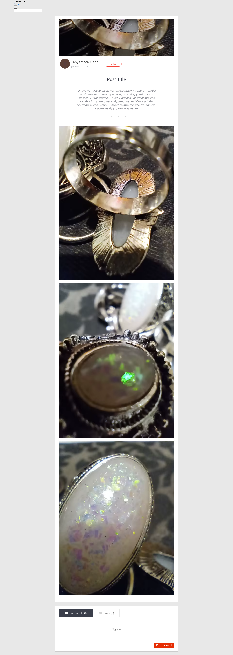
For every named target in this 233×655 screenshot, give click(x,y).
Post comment (164, 645)
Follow (113, 64)
